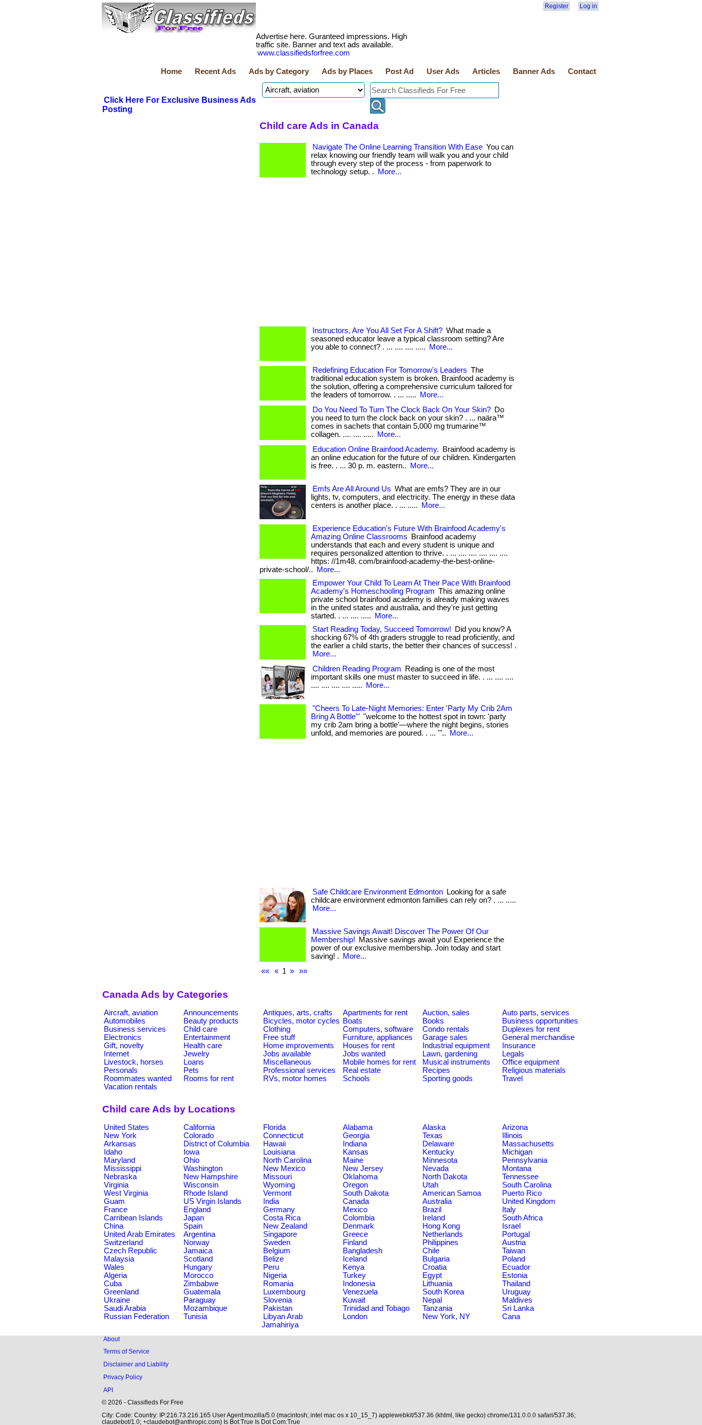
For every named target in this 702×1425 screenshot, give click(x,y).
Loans (193, 1062)
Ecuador (516, 1267)
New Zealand (285, 1226)
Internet (116, 1054)
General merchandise (538, 1037)
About (111, 1339)
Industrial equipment (456, 1046)
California (199, 1127)
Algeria (115, 1275)
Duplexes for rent (531, 1029)
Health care (202, 1046)
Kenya (353, 1267)
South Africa (522, 1218)
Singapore (280, 1234)
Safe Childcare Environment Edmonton (377, 892)
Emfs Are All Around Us (351, 489)
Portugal (516, 1234)
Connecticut (283, 1135)
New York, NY (446, 1316)
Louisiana (279, 1152)
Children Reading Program (356, 669)
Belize (273, 1259)
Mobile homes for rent (379, 1062)
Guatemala (201, 1292)
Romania (278, 1284)
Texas (432, 1135)
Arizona (515, 1127)
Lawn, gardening (449, 1054)
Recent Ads (215, 71)
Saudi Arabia (125, 1308)
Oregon (355, 1185)
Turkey (354, 1275)
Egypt (432, 1275)
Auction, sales (446, 1013)
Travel (512, 1078)
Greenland (121, 1292)
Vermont (277, 1193)
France (115, 1209)
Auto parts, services (535, 1013)
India (271, 1201)
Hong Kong (441, 1226)
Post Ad (399, 71)
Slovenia (277, 1300)
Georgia (356, 1135)
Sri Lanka (518, 1308)
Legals (513, 1054)
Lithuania (437, 1284)
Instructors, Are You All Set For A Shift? (377, 330)
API (108, 1389)
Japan (193, 1218)
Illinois (512, 1135)
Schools (356, 1078)
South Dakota (366, 1193)
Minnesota (439, 1160)
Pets (191, 1070)
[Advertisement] (179, 191)
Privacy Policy (122, 1377)
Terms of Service (126, 1351)
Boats (352, 1021)
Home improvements (298, 1046)
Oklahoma (360, 1177)
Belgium (276, 1251)
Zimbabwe (200, 1284)
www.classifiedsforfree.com (303, 53)
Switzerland (123, 1242)
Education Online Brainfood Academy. (375, 449)
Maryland (119, 1160)
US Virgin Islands (212, 1201)
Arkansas (120, 1144)
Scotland (198, 1259)
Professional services (299, 1070)
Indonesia (359, 1284)
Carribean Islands (133, 1218)
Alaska (434, 1127)
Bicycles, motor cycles (301, 1021)
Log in (588, 6)
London (355, 1316)
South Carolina (526, 1185)
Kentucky (438, 1152)
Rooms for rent (208, 1078)
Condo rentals (445, 1029)
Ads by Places (347, 71)
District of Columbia (216, 1144)
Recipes (436, 1070)
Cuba (113, 1284)
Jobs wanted (364, 1054)
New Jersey (363, 1168)
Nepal (432, 1300)
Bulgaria (436, 1259)
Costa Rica (282, 1218)
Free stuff (279, 1037)
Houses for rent (369, 1046)
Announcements (210, 1013)
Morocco (198, 1275)
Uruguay (516, 1292)
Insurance (518, 1046)
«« (265, 971)
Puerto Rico (522, 1193)
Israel (511, 1226)
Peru (271, 1267)
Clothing (276, 1029)
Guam (114, 1201)
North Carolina (287, 1160)
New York (120, 1135)
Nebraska (120, 1177)
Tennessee (520, 1177)
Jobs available (287, 1054)
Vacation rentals (130, 1087)
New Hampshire (210, 1177)
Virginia (116, 1185)
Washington (203, 1168)
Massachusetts (528, 1144)
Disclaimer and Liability (136, 1364)
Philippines (440, 1242)
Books (433, 1021)
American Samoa (451, 1193)
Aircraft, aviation (131, 1013)
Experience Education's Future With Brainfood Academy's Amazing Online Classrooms (408, 532)
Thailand (516, 1284)
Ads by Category (279, 71)
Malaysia (119, 1259)
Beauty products (210, 1021)
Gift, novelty (124, 1046)
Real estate (362, 1070)
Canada (356, 1201)
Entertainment (206, 1037)
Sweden (276, 1242)
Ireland (433, 1218)
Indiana (355, 1144)
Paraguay (199, 1300)
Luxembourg (284, 1292)
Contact (582, 71)
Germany (279, 1209)
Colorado (198, 1135)
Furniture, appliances (378, 1037)
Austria (514, 1242)
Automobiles (124, 1021)
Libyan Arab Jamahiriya (282, 1320)
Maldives (517, 1300)
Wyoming (279, 1185)
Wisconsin (200, 1185)
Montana (516, 1168)
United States (126, 1127)
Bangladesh (362, 1251)
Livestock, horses (133, 1062)
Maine (353, 1160)
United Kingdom (529, 1201)
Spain (192, 1226)
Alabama (358, 1127)
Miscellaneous (287, 1062)
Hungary (197, 1267)
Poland (513, 1259)
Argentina (199, 1234)
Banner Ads (534, 71)
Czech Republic (130, 1251)
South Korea (443, 1292)
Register (556, 6)
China (113, 1226)
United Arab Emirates (139, 1234)
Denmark (358, 1226)
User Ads (443, 71)
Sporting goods (447, 1078)
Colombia (359, 1218)
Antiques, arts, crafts (297, 1013)
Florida (274, 1127)
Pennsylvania (524, 1160)
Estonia (514, 1275)
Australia (437, 1201)
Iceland (355, 1259)
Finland (355, 1242)
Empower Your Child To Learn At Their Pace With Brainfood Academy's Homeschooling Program (410, 587)
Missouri (277, 1177)
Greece (355, 1234)
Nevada (435, 1168)
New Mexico (284, 1168)
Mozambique (205, 1308)
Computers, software (378, 1029)
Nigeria (275, 1275)
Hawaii (274, 1144)
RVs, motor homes (295, 1078)
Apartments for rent (375, 1013)
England (197, 1209)
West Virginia (126, 1193)
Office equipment (530, 1062)
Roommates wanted (138, 1078)
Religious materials (534, 1070)
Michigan (517, 1152)
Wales (114, 1267)
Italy (509, 1209)
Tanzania (437, 1308)
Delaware (438, 1144)
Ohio (191, 1160)
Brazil (431, 1209)
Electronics (122, 1037)
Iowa (191, 1152)
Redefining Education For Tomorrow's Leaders (389, 370)
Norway (196, 1242)
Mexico (355, 1209)
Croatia (434, 1267)
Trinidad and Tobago (376, 1308)
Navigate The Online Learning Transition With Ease (397, 147)
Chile (430, 1251)
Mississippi (122, 1168)
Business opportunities (540, 1021)
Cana (511, 1316)
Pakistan (277, 1308)
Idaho (113, 1152)
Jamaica (197, 1251)
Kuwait (354, 1300)
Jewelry (196, 1054)
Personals (121, 1070)
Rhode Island (205, 1193)
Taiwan (513, 1251)
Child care (200, 1029)
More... (389, 172)
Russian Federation (136, 1316)
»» (303, 971)
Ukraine (117, 1300)
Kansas (355, 1152)
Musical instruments (456, 1062)
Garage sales (445, 1037)
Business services (135, 1029)
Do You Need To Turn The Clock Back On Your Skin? (401, 410)
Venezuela (360, 1292)
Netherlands (442, 1234)
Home (171, 71)
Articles (486, 71)
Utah (430, 1185)
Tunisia (195, 1316)
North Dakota (444, 1177)
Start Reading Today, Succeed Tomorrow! (381, 629)
